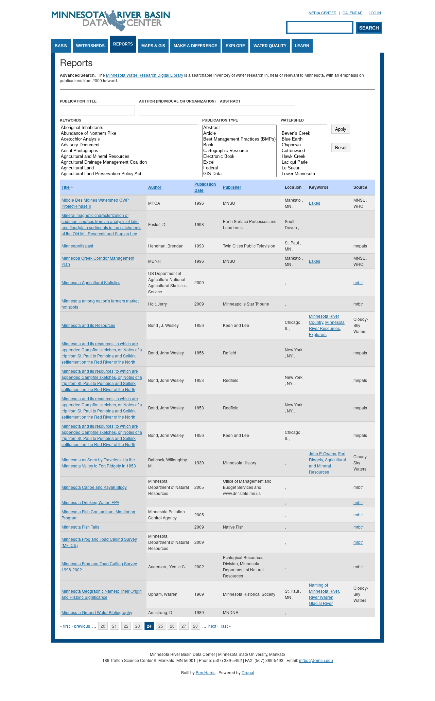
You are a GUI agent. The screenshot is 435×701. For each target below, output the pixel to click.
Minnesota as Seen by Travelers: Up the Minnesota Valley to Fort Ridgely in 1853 (99, 462)
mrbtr (358, 282)
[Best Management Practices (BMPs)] (239, 139)
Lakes (314, 203)
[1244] (304, 128)
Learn (302, 45)
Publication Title (78, 101)
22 (126, 626)
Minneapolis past (77, 245)
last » (226, 626)
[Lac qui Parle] (304, 162)
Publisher (232, 187)
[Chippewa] (304, 145)
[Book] (239, 145)
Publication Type (220, 120)
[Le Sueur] (304, 168)
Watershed (292, 120)
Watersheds (90, 45)
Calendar (353, 12)
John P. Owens (322, 453)
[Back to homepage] (110, 30)
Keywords (70, 120)
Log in (375, 12)
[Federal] (239, 168)
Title (66, 187)
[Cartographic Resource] (239, 151)
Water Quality (270, 45)
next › (213, 626)
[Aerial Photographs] (129, 151)
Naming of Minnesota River (324, 588)
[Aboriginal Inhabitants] (129, 128)
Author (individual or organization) (177, 101)
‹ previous (81, 626)
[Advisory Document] (129, 145)
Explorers (318, 334)
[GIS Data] (239, 174)
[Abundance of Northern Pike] (129, 133)
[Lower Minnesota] (304, 174)
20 (103, 626)
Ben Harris (205, 672)
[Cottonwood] (304, 151)
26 (172, 626)
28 (195, 626)
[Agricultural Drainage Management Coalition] (129, 162)
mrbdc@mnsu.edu (316, 660)
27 (183, 626)
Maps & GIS (153, 45)
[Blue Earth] (304, 139)
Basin (61, 45)
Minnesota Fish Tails (80, 527)
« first (65, 626)
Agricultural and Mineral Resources (327, 466)
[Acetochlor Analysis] (129, 139)
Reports (123, 44)
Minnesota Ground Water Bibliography (97, 612)
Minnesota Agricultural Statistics (91, 282)
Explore (235, 45)
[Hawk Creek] (304, 157)
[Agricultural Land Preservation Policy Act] (129, 174)
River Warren (321, 597)
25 (160, 626)
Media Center (322, 12)
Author (154, 187)
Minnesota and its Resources (88, 325)
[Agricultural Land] (129, 168)
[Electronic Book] (239, 157)
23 (137, 626)
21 (114, 626)
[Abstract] (239, 128)
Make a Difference (195, 45)
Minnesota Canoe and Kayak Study (94, 487)
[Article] (239, 133)
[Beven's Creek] (304, 133)
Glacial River (321, 603)
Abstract (230, 101)
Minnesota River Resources (327, 325)
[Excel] (239, 162)
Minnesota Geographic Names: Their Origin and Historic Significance (102, 594)
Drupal (248, 672)
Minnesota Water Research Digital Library (144, 75)
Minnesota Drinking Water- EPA (90, 502)
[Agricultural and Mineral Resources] (129, 157)
